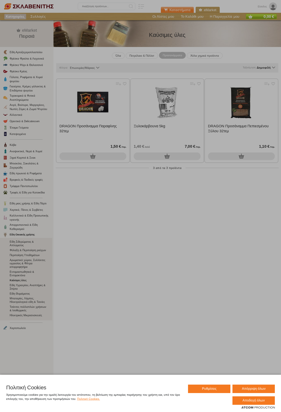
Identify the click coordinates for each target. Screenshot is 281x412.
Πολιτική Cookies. (88, 398)
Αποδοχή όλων (254, 400)
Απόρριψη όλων (254, 388)
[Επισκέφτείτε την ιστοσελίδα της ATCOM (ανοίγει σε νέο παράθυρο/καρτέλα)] (258, 407)
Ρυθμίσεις (209, 388)
